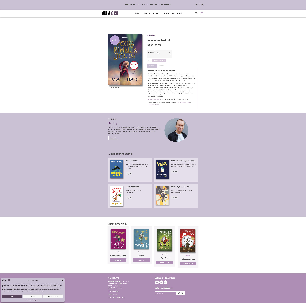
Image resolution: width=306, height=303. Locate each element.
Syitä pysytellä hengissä (180, 187)
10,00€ (129, 198)
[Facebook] (197, 5)
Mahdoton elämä (132, 160)
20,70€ (175, 171)
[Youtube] (202, 5)
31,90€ (129, 174)
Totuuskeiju (141, 255)
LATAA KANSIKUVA (114, 87)
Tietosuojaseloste (35, 300)
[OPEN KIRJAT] (140, 13)
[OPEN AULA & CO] (161, 13)
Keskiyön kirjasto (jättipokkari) (183, 160)
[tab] (152, 66)
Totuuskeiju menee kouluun (118, 255)
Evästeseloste (28, 300)
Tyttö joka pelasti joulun (188, 259)
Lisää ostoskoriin (159, 60)
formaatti (151, 52)
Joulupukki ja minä (164, 258)
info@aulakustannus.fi (115, 288)
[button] (62, 280)
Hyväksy (12, 296)
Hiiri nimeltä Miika (132, 187)
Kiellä (33, 296)
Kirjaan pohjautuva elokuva (156, 99)
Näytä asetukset (53, 296)
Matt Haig (151, 35)
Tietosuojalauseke (113, 291)
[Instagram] (200, 5)
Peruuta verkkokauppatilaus (116, 297)
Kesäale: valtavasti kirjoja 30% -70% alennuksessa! (148, 4)
